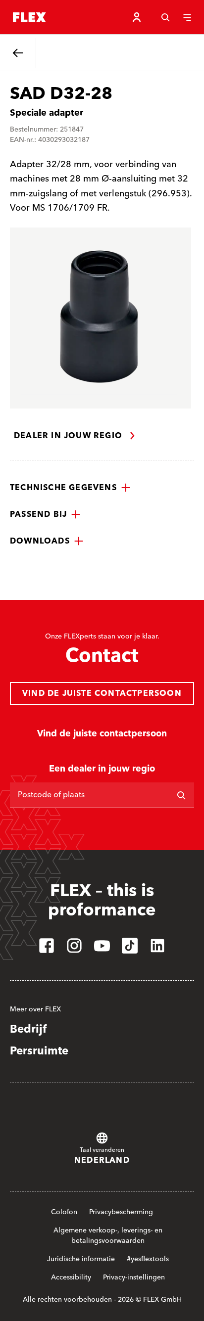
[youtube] (102, 945)
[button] (70, 487)
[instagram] (74, 945)
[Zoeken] (165, 17)
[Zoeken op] (181, 795)
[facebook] (46, 945)
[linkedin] (157, 945)
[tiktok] (130, 945)
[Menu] (187, 17)
